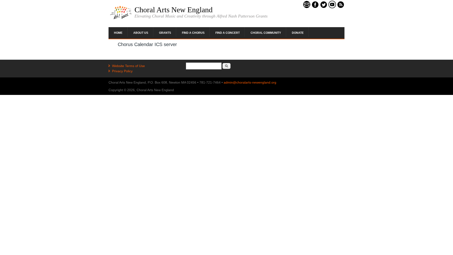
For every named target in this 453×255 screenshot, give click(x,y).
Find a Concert (227, 32)
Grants (165, 32)
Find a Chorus (193, 32)
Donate (298, 32)
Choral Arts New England (173, 9)
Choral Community (266, 32)
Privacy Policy (122, 71)
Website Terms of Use (128, 66)
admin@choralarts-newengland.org (250, 82)
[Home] (121, 19)
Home (118, 32)
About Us (140, 32)
